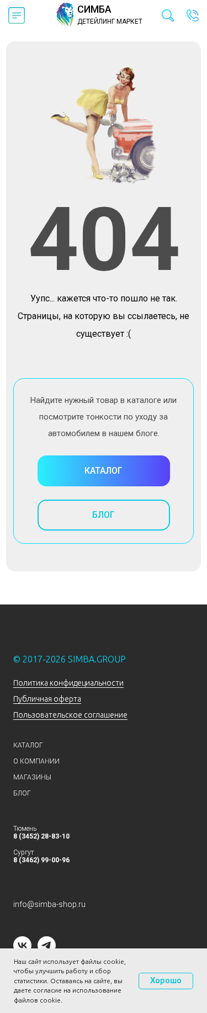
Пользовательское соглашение (70, 714)
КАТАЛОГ (28, 745)
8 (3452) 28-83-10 (41, 836)
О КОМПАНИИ (36, 761)
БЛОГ (22, 793)
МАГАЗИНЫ (32, 777)
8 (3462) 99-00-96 (41, 860)
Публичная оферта (47, 698)
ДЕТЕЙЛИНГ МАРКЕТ (109, 21)
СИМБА (94, 9)
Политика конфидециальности (68, 682)
